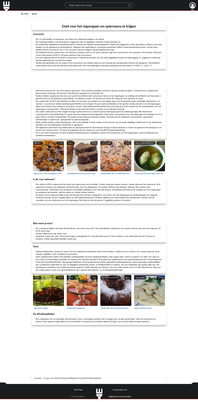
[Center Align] (130, 4)
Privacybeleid (77, 396)
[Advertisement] (99, 78)
